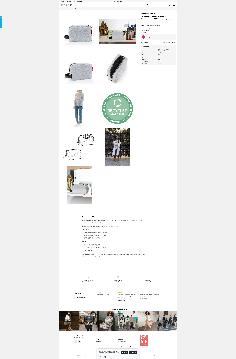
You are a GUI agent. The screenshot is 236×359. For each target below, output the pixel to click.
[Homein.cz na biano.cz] (144, 340)
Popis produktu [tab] (85, 210)
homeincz (79, 341)
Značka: (144, 42)
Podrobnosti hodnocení (156, 21)
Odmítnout (124, 352)
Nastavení (102, 357)
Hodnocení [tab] (93, 210)
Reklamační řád (121, 348)
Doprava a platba (121, 339)
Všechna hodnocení (81, 297)
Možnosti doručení (146, 32)
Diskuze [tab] (101, 210)
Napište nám (69, 1)
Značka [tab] (110, 210)
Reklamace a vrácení (122, 341)
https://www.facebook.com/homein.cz (75, 341)
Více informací (157, 25)
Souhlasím (133, 352)
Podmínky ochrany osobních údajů (124, 346)
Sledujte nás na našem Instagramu (119, 309)
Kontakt (62, 1)
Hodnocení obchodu (78, 1)
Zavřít (147, 42)
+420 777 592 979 (81, 335)
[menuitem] (76, 4)
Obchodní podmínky (122, 343)
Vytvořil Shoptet (159, 355)
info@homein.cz (80, 338)
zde (115, 354)
